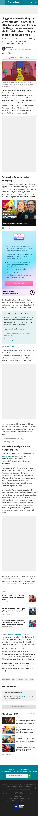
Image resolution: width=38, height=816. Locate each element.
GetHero (24, 794)
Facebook (15, 798)
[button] (2, 2)
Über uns (11, 784)
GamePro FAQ (18, 784)
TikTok (27, 798)
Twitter (10, 798)
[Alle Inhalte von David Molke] (4, 49)
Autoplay (9, 228)
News (26, 679)
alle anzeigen (31, 714)
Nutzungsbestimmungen (8, 788)
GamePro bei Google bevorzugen (20, 58)
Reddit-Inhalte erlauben (16, 329)
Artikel (13, 679)
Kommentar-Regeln (20, 696)
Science (32, 679)
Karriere (16, 786)
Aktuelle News (10, 713)
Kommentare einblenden (19, 706)
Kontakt (28, 786)
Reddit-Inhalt (10, 346)
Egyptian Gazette (14, 634)
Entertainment (6, 679)
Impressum (5, 784)
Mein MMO (18, 794)
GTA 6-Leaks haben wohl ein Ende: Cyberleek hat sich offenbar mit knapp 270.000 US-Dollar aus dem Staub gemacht (25, 741)
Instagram (22, 798)
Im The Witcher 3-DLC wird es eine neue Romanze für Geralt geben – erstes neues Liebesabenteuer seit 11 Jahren (25, 722)
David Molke (10, 47)
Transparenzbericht (24, 789)
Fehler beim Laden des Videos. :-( (12, 201)
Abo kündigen (26, 784)
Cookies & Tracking (13, 789)
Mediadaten (19, 788)
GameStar (5, 794)
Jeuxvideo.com (31, 794)
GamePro (11, 794)
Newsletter (22, 786)
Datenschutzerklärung (10, 341)
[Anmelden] (29, 776)
